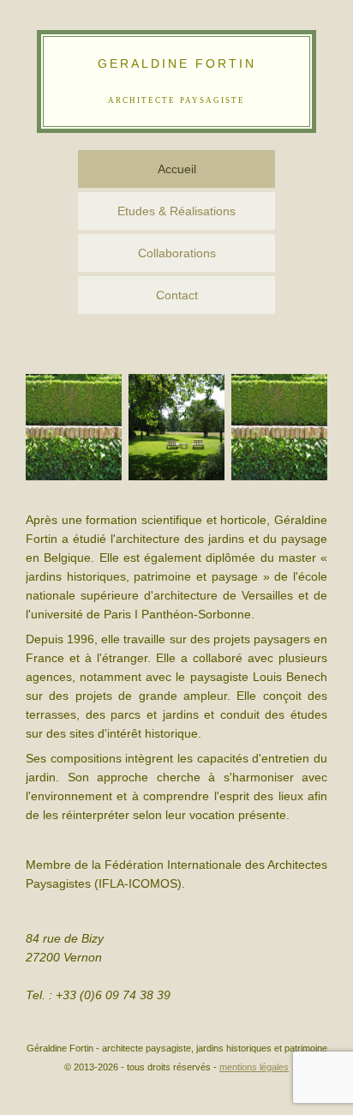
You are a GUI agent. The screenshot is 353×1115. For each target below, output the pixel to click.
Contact (177, 295)
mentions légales (254, 1067)
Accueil (177, 169)
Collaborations (177, 253)
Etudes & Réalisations (176, 211)
